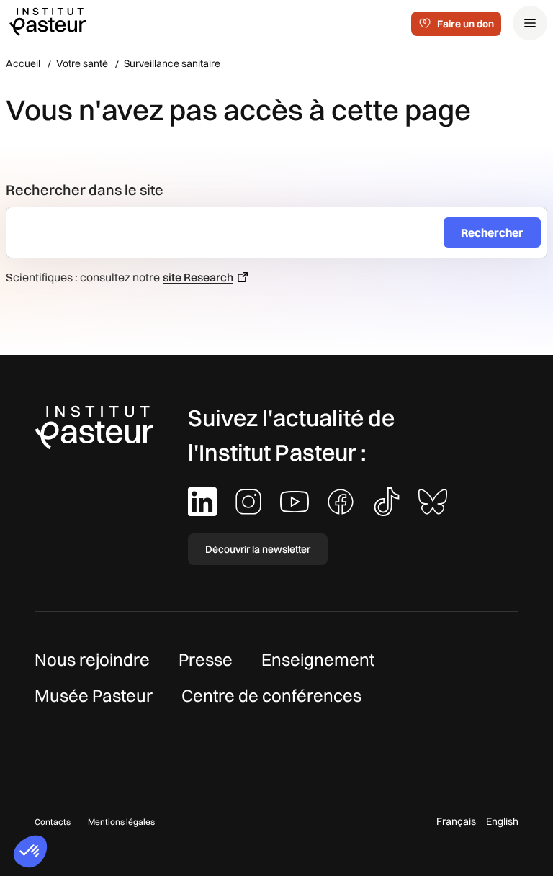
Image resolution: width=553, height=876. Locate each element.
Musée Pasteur (94, 695)
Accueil (23, 63)
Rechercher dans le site (84, 190)
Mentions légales (121, 821)
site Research (198, 277)
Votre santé (82, 63)
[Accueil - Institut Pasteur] (47, 21)
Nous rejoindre (92, 659)
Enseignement (317, 659)
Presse (206, 659)
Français (456, 821)
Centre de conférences (271, 695)
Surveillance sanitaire (172, 63)
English (502, 821)
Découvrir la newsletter (257, 549)
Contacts (53, 821)
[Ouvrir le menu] (530, 23)
